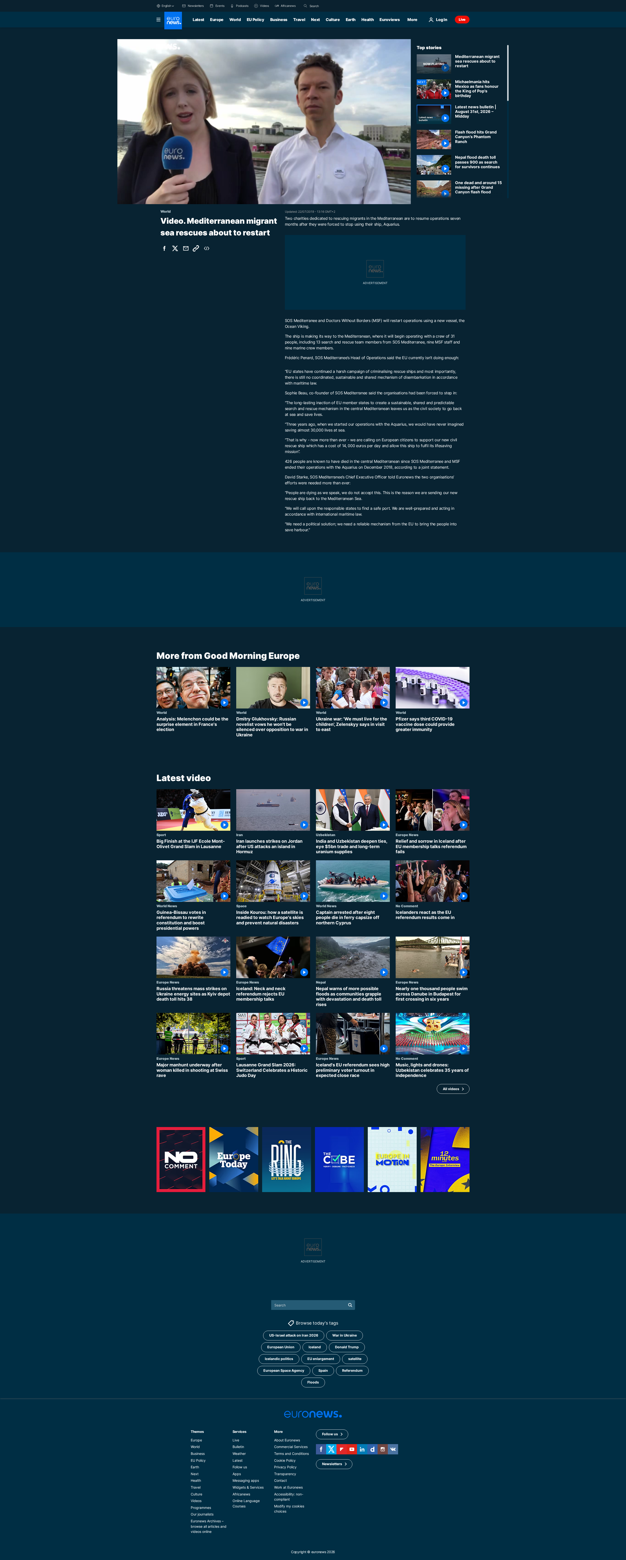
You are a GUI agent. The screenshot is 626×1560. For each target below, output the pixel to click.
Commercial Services (291, 1447)
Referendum (352, 1371)
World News (166, 906)
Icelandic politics (279, 1359)
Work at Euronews (288, 1487)
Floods (313, 1382)
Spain (323, 1371)
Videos (196, 1501)
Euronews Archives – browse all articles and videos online (208, 1526)
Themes (197, 1431)
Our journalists (202, 1514)
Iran (239, 835)
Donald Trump (347, 1347)
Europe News (407, 835)
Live (462, 19)
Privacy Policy (285, 1467)
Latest (198, 19)
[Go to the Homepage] (173, 20)
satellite (354, 1359)
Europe (217, 19)
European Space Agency (283, 1371)
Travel (299, 19)
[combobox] (330, 6)
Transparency (285, 1474)
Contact (280, 1481)
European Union (280, 1347)
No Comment (407, 906)
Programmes (201, 1507)
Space (241, 906)
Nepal (321, 982)
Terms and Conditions (291, 1453)
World (235, 19)
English (166, 6)
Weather (239, 1453)
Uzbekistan (325, 835)
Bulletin (238, 1447)
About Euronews (287, 1440)
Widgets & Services (248, 1487)
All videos (451, 1088)
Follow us (240, 1467)
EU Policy (255, 19)
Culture (333, 19)
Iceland (315, 1347)
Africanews (241, 1494)
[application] (264, 121)
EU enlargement (320, 1359)
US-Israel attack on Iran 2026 (293, 1335)
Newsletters (332, 1464)
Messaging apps (246, 1481)
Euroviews (390, 19)
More (278, 1431)
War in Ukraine (344, 1335)
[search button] (305, 6)
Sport (161, 835)
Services (239, 1431)
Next (315, 19)
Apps (237, 1474)
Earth (351, 19)
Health (367, 19)
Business (278, 19)
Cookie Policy (285, 1460)
